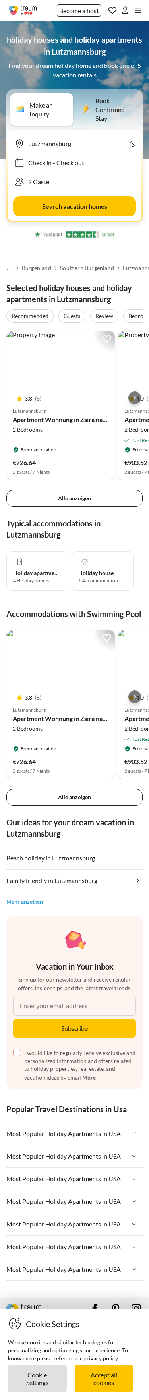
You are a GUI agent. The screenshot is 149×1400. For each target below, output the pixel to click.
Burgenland (36, 268)
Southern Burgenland (87, 268)
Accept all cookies (104, 1378)
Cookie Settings (37, 1378)
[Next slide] (134, 397)
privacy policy (100, 1358)
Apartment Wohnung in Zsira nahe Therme (73, 419)
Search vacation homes (74, 206)
